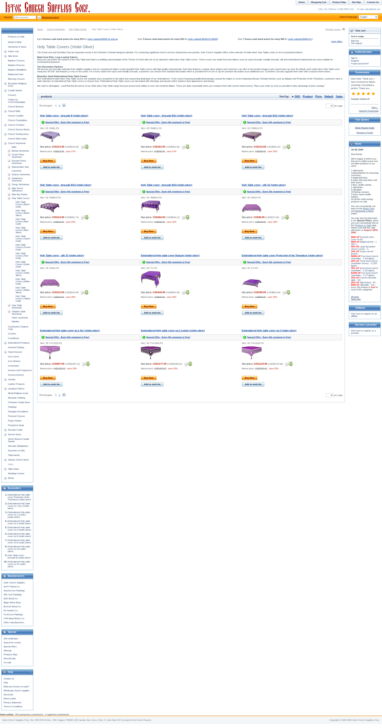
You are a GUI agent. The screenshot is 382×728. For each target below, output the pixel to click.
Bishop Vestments (20, 151)
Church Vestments (56, 29)
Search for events (12, 642)
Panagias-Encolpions (18, 411)
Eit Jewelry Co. (11, 610)
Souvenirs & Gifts (16, 450)
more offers (336, 41)
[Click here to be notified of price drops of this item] (84, 147)
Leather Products (16, 384)
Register (355, 61)
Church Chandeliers (17, 120)
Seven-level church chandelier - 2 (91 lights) (364, 269)
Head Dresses (15, 352)
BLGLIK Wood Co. (12, 606)
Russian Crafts (15, 430)
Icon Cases (13, 356)
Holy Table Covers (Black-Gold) (23, 204)
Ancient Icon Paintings (14, 590)
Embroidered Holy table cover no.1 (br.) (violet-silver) (70, 330)
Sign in (354, 58)
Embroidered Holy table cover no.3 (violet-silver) (269, 330)
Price (318, 96)
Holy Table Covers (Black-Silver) (23, 213)
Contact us (9, 678)
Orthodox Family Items (19, 402)
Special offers (10, 646)
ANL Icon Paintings (13, 594)
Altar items (13, 56)
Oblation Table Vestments (18, 312)
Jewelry (12, 379)
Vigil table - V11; (367, 285)
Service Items (14, 434)
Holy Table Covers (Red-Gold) (22, 255)
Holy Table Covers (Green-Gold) (23, 247)
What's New (368, 208)
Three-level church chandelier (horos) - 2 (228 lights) (364, 263)
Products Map (10, 654)
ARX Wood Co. (11, 598)
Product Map (339, 2)
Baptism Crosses (16, 60)
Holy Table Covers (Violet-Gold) (23, 264)
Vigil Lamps (13, 469)
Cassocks (17, 171)
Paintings (12, 407)
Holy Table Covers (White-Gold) (23, 281)
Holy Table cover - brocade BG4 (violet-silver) (166, 185)
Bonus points (10, 698)
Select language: (349, 17)
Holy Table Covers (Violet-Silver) (23, 272)
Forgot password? (360, 63)
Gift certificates (11, 638)
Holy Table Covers (78, 29)
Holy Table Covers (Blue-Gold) (22, 221)
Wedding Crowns (16, 473)
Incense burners (16, 375)
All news (355, 297)
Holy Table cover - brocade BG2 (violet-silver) (267, 115)
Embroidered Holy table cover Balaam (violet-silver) (170, 255)
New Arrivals (10, 658)
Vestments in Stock (17, 47)
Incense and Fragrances (20, 370)
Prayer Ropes (14, 420)
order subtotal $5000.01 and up (102, 39)
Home (40, 29)
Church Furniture (16, 125)
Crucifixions (13, 338)
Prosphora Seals (16, 425)
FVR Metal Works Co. (14, 618)
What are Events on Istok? (16, 686)
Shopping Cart (318, 2)
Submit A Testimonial (368, 111)
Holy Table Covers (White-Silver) (23, 290)
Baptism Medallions (17, 70)
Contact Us (373, 2)
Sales (339, 96)
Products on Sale (16, 36)
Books (11, 478)
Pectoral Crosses (16, 416)
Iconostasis (13, 365)
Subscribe (356, 299)
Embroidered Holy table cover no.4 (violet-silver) (19, 528)
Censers (12, 95)
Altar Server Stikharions (17, 189)
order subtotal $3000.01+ (300, 39)
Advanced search (50, 17)
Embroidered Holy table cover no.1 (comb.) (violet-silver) (173, 330)
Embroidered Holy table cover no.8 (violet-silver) (19, 541)
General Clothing (16, 347)
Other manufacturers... (15, 622)
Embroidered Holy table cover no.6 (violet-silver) (19, 535)
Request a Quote (365, 132)
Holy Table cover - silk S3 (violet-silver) (62, 255)
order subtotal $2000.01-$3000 (202, 39)
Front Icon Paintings (13, 614)
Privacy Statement (12, 702)
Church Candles (16, 116)
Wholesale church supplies (16, 690)
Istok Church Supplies (14, 582)
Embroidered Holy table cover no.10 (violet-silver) (19, 549)
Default (329, 96)
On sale (7, 662)
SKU (297, 96)
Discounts (8, 694)
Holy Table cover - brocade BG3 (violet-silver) (65, 185)
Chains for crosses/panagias (16, 100)
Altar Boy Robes (19, 194)
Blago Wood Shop (12, 602)
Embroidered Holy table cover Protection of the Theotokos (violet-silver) (282, 255)
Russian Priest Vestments (19, 162)
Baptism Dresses (16, 65)
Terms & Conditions (13, 706)
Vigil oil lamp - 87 (367, 282)
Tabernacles (14, 455)
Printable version (333, 29)
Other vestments (20, 317)
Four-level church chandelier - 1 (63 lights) (364, 257)
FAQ (6, 682)
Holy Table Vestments (17, 306)
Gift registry (356, 43)
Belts (14, 147)
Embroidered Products (19, 343)
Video (10, 464)
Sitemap (7, 650)
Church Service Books (19, 129)
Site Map (356, 2)
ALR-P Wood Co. (12, 586)
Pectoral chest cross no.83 (362, 238)
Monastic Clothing (16, 398)
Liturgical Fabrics (16, 388)
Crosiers (12, 333)
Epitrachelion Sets (20, 167)
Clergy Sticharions (20, 184)
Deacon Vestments (21, 174)
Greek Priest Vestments (18, 155)
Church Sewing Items (18, 134)
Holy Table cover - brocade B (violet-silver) (64, 115)
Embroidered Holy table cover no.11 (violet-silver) (19, 564)
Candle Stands (15, 90)
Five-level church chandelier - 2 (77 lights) (364, 274)
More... (375, 107)
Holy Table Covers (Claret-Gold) (23, 238)
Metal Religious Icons (18, 393)
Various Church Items (18, 460)
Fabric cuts (13, 51)
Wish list (355, 41)
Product (308, 96)
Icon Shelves (14, 361)
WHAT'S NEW (14, 42)
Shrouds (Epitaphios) (18, 446)
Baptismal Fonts (15, 74)
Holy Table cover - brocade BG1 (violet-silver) (166, 115)
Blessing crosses (16, 79)
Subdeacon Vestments (17, 179)
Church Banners (16, 106)
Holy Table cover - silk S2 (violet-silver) (264, 185)
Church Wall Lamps (17, 138)
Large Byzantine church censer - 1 (363, 247)
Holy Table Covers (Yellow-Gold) (23, 298)
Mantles (15, 321)
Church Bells (14, 111)
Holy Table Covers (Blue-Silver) (22, 230)
